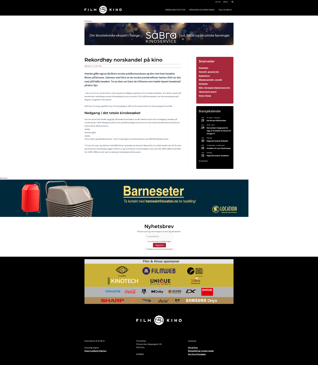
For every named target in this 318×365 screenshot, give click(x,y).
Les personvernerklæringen (159, 241)
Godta (160, 249)
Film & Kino (193, 347)
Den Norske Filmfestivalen (216, 120)
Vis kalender (203, 161)
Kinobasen (203, 83)
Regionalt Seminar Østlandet (217, 141)
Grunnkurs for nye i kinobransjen (219, 148)
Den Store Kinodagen (197, 354)
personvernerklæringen (163, 249)
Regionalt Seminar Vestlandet (218, 155)
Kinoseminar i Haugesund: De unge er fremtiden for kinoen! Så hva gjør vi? (219, 131)
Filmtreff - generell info (209, 72)
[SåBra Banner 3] (159, 33)
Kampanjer (203, 68)
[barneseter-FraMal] (124, 198)
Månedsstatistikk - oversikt (210, 79)
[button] (233, 2)
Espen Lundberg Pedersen (95, 351)
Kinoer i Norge (205, 95)
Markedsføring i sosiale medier (201, 351)
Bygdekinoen (204, 75)
